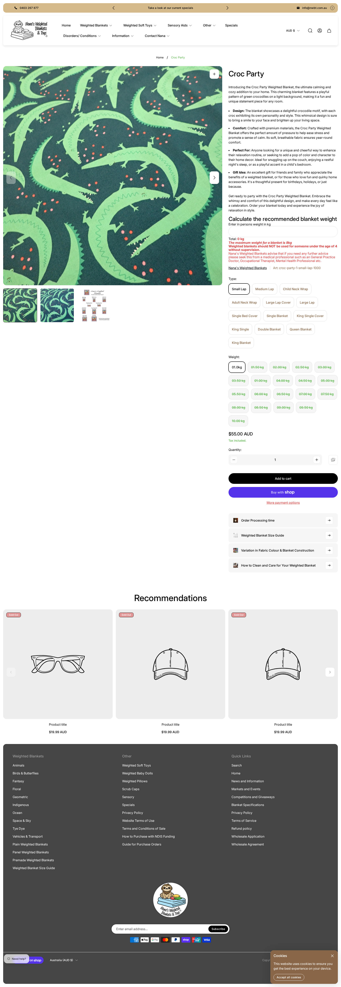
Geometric (20, 797)
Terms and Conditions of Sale (143, 828)
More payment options (283, 502)
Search (236, 765)
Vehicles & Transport (28, 836)
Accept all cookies (289, 977)
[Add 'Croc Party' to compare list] (333, 459)
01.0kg (237, 367)
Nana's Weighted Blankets (248, 268)
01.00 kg (260, 381)
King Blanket (241, 343)
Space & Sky (22, 821)
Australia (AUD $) (61, 960)
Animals (18, 765)
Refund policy (241, 828)
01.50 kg (257, 367)
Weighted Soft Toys (136, 765)
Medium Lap (264, 289)
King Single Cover (310, 316)
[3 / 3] (94, 305)
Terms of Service (243, 821)
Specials (128, 805)
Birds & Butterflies (25, 773)
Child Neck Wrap (295, 289)
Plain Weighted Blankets (30, 844)
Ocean (17, 813)
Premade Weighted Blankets (33, 860)
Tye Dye (19, 828)
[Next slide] (227, 8)
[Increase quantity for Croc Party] (316, 459)
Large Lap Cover (278, 302)
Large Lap (307, 302)
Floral (17, 789)
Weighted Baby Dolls (137, 773)
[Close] (332, 955)
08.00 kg (238, 407)
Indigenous (21, 805)
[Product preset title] (58, 664)
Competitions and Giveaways (252, 797)
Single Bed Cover (245, 316)
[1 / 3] (20, 305)
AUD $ (290, 30)
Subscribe (218, 929)
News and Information (247, 781)
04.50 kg (305, 381)
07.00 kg (305, 394)
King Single (240, 329)
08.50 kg (261, 407)
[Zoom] (214, 74)
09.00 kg (283, 407)
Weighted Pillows (134, 781)
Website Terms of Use (138, 821)
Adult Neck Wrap (244, 302)
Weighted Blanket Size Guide (34, 868)
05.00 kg (327, 381)
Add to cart (283, 478)
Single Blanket (277, 316)
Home (160, 57)
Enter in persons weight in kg (250, 224)
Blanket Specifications (247, 805)
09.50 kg (306, 407)
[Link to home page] (170, 900)
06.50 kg (283, 394)
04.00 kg (282, 381)
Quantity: (235, 450)
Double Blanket (269, 329)
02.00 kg (279, 367)
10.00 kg (238, 421)
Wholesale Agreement (247, 844)
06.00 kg (261, 394)
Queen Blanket (300, 329)
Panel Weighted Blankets (31, 852)
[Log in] (319, 30)
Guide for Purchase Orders (141, 844)
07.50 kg (327, 394)
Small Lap (239, 289)
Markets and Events (245, 789)
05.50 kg (238, 394)
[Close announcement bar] (332, 8)
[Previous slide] (113, 8)
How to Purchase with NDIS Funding (148, 836)
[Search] (310, 30)
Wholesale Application (247, 836)
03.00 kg (324, 367)
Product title (58, 724)
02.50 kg (302, 367)
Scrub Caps (130, 789)
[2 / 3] (57, 305)
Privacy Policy (132, 813)
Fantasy (18, 781)
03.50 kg (238, 381)
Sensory (128, 797)
